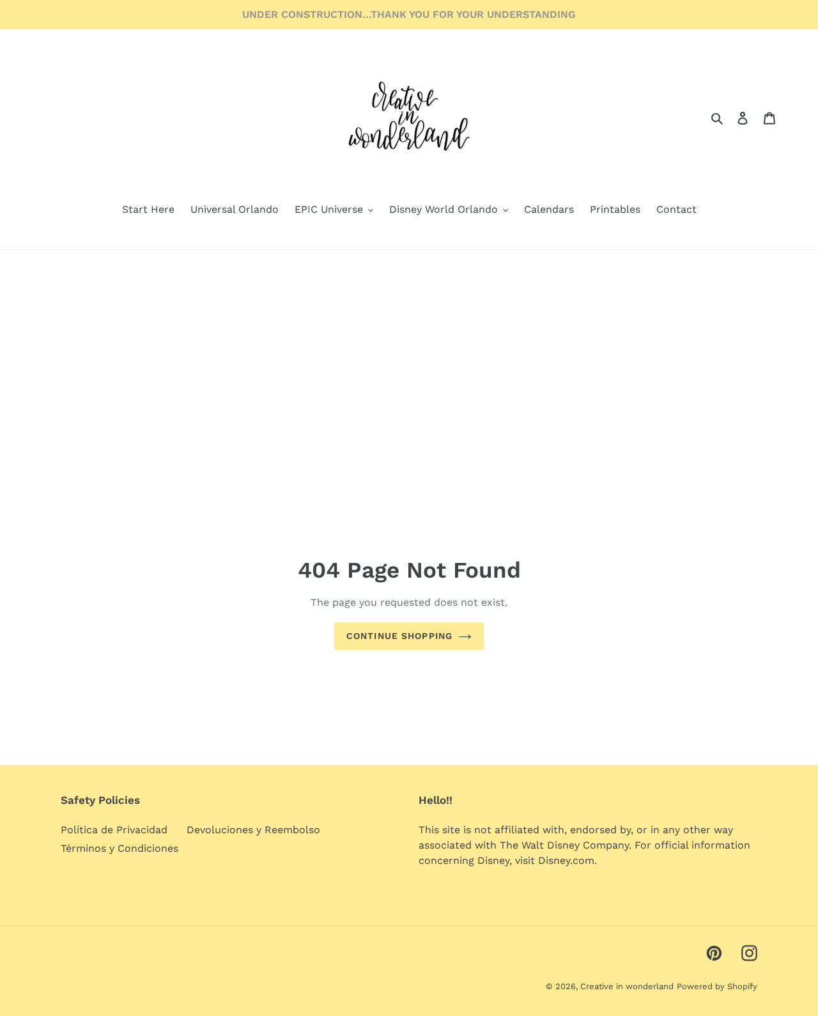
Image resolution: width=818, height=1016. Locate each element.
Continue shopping (399, 636)
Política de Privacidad (114, 830)
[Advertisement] (409, 345)
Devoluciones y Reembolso (253, 830)
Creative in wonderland (627, 986)
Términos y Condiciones (119, 848)
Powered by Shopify (717, 986)
